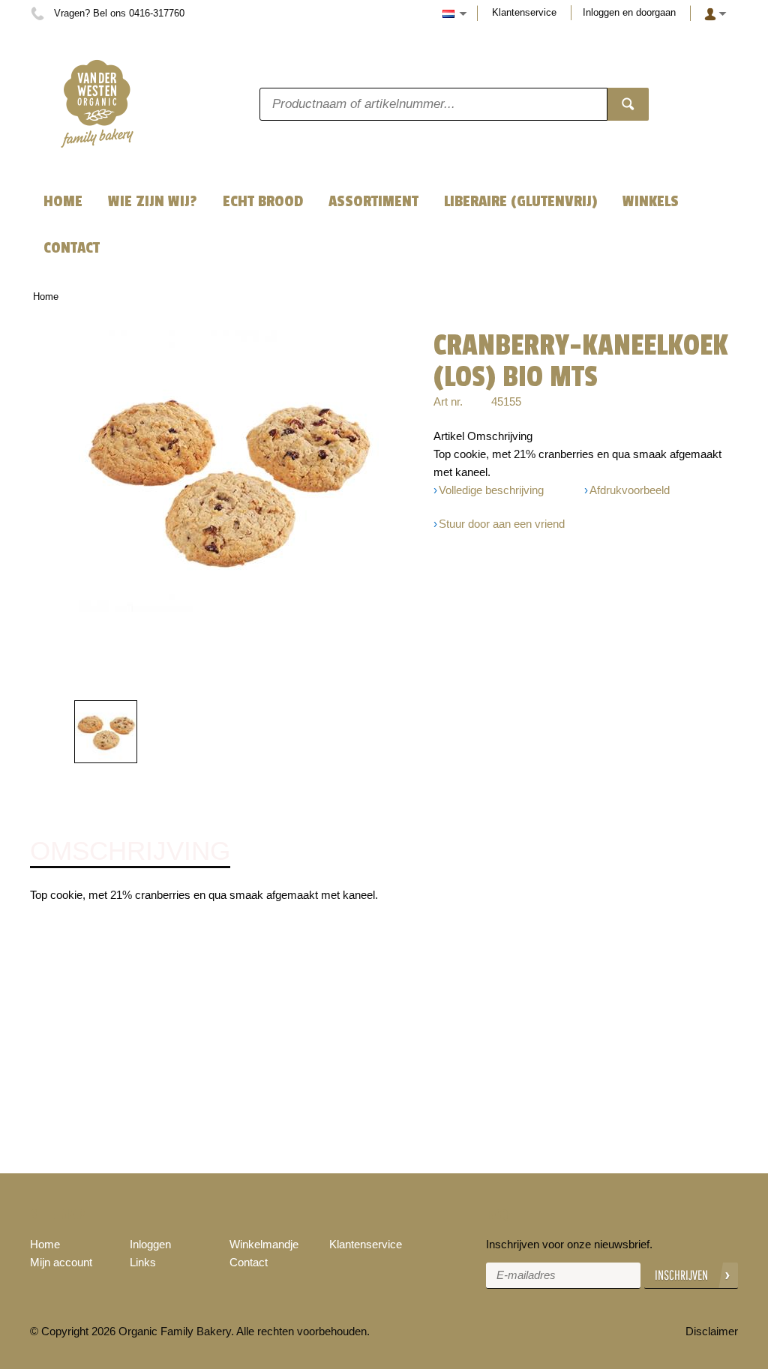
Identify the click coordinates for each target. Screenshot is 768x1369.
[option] (229, 480)
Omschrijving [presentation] (130, 851)
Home (45, 296)
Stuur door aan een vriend (502, 523)
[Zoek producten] (628, 104)
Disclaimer (712, 1331)
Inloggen (150, 1244)
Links (143, 1262)
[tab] (130, 851)
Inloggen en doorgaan (629, 12)
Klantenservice (524, 12)
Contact (249, 1262)
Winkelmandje (264, 1244)
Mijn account (61, 1262)
